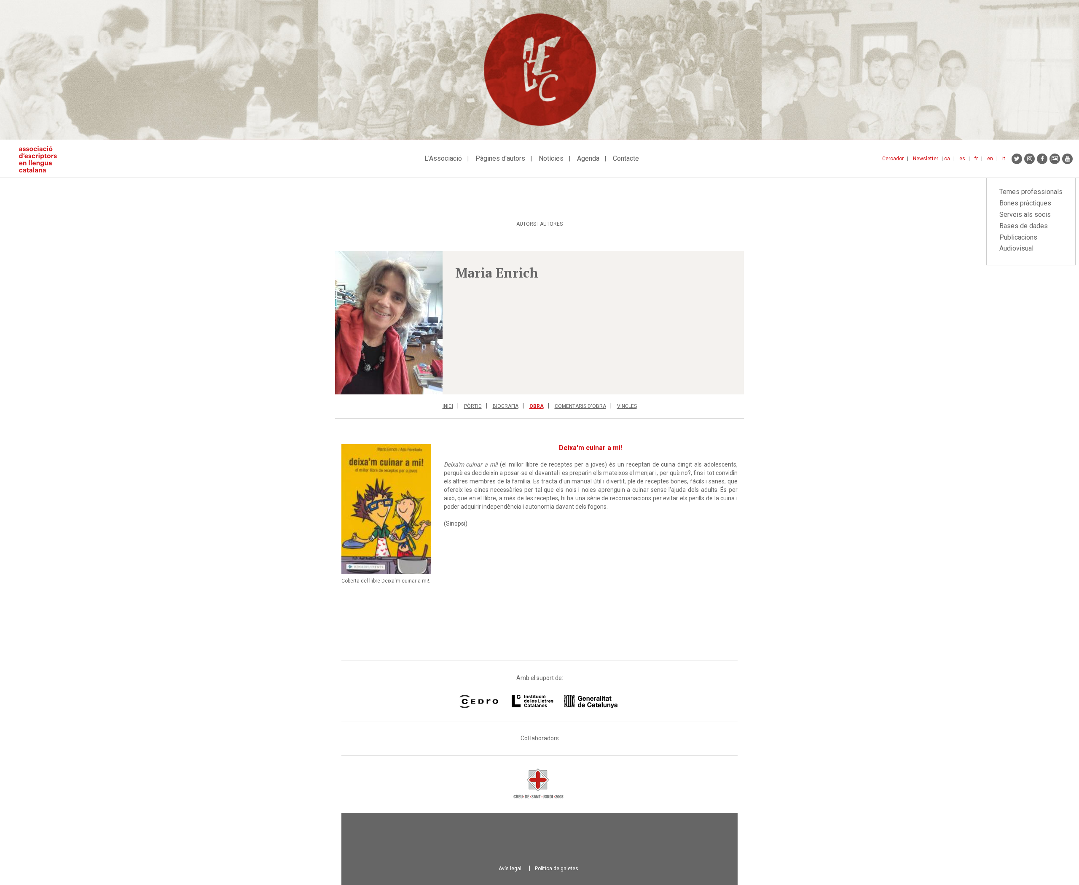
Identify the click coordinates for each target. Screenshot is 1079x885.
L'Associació (443, 158)
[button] (389, 322)
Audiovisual (1016, 248)
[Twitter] (1017, 159)
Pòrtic (473, 406)
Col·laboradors (540, 738)
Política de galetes (556, 869)
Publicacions (1018, 237)
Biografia (505, 406)
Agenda (588, 158)
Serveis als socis (1025, 214)
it (1003, 159)
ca (947, 159)
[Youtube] (1067, 159)
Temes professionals (1031, 192)
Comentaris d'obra (580, 406)
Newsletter (925, 159)
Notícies (551, 158)
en (990, 159)
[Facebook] (1042, 159)
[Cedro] (478, 701)
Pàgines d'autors (500, 158)
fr (976, 159)
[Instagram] (1029, 159)
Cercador (893, 159)
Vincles (627, 406)
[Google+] (1054, 159)
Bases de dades (1023, 226)
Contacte (626, 158)
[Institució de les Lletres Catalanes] (564, 701)
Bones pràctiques (1025, 203)
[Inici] (41, 159)
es (962, 159)
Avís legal (510, 869)
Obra (536, 406)
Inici (448, 406)
